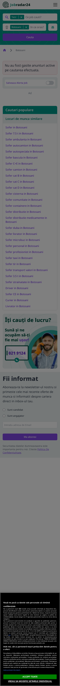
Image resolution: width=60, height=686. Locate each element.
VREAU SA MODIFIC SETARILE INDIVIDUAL (30, 681)
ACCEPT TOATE (30, 676)
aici (9, 635)
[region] (30, 639)
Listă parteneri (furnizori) (11, 670)
